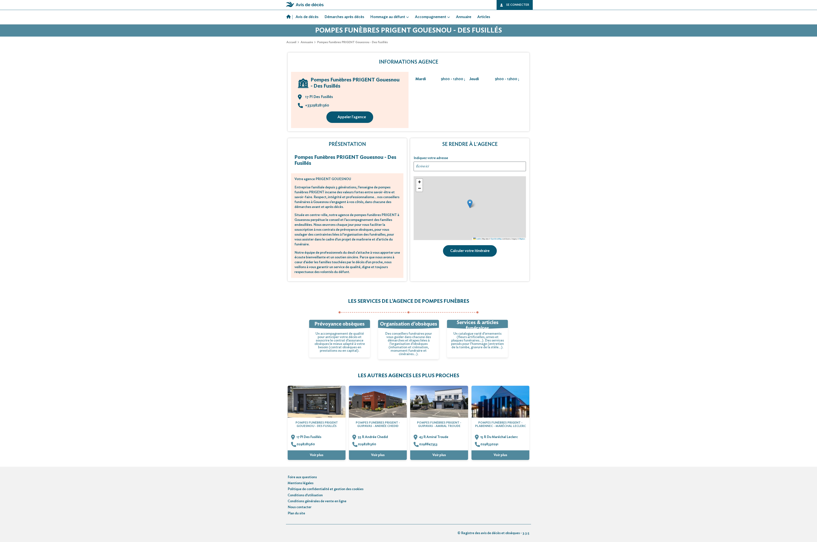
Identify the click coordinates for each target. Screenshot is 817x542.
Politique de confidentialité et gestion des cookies (325, 489)
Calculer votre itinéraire (470, 251)
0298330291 (489, 444)
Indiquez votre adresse (431, 158)
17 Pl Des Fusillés (309, 437)
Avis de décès (307, 17)
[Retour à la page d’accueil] (304, 7)
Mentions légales (300, 483)
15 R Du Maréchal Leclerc (499, 437)
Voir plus (316, 455)
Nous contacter (299, 507)
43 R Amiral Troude (433, 437)
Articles (483, 17)
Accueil (291, 42)
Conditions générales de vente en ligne (317, 501)
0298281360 (306, 444)
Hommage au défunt (387, 17)
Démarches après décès (344, 17)
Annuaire (463, 17)
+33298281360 (317, 105)
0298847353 (428, 444)
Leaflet (478, 239)
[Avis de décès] (289, 17)
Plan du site (296, 513)
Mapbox (522, 239)
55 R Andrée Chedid (373, 437)
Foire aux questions (302, 477)
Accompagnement (430, 17)
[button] (470, 203)
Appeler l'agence (351, 117)
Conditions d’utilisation (305, 495)
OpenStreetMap (496, 239)
